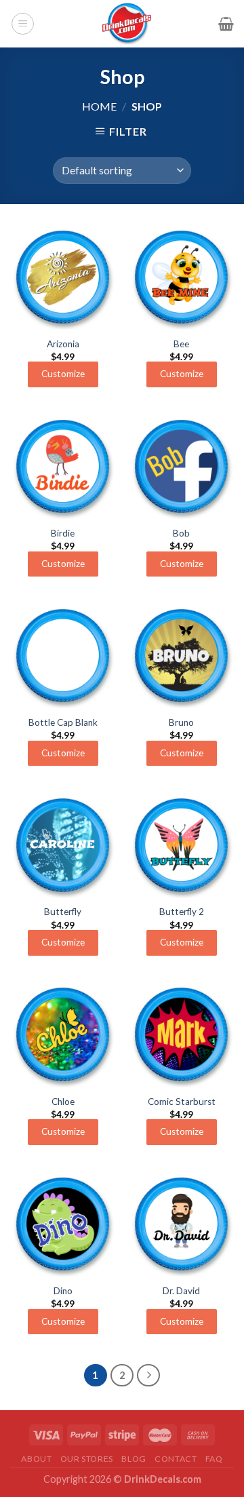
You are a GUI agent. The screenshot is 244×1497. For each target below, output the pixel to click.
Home (99, 106)
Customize (63, 373)
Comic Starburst (182, 1101)
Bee (181, 343)
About (36, 1459)
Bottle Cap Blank (63, 722)
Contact (176, 1459)
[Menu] (23, 24)
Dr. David (181, 1290)
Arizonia (63, 343)
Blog (133, 1459)
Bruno (181, 722)
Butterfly (62, 911)
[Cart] (226, 24)
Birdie (63, 533)
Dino (63, 1290)
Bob (181, 533)
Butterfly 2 (181, 911)
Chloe (63, 1101)
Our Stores (86, 1459)
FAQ (214, 1459)
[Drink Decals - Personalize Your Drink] (126, 23)
